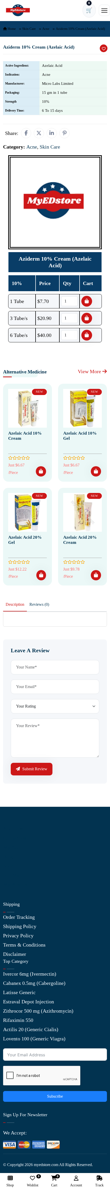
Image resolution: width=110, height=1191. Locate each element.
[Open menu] (104, 10)
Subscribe (55, 1096)
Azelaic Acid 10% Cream (25, 436)
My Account (16, 847)
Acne (45, 29)
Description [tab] (15, 604)
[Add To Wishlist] (103, 48)
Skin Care (29, 29)
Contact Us (14, 838)
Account (76, 1185)
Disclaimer (14, 954)
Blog (8, 856)
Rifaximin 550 (18, 1020)
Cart (54, 1181)
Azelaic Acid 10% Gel (80, 436)
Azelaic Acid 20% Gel (25, 540)
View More (90, 371)
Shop (8, 865)
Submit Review (34, 769)
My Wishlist (16, 884)
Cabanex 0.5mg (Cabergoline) (34, 983)
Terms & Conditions (24, 945)
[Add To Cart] (41, 471)
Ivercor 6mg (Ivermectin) (29, 974)
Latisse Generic (19, 992)
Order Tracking (19, 917)
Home (11, 29)
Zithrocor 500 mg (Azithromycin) (38, 1011)
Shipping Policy (19, 926)
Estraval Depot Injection (28, 1001)
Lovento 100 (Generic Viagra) (34, 1038)
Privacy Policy (18, 935)
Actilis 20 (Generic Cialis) (30, 1029)
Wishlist (32, 1181)
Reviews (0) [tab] (39, 604)
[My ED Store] (18, 10)
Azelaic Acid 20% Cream (80, 540)
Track (99, 1185)
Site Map (12, 875)
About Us (13, 828)
